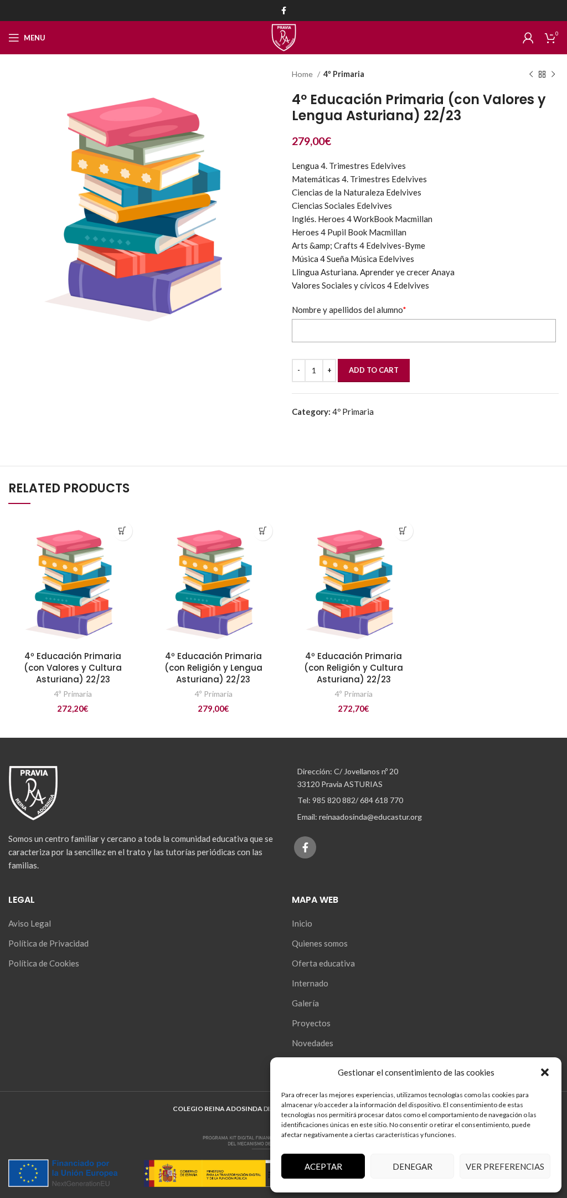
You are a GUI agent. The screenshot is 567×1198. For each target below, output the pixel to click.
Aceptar (323, 1166)
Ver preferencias (505, 1166)
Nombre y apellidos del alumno (349, 310)
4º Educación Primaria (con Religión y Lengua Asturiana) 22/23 (213, 667)
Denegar (412, 1166)
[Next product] (553, 74)
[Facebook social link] (284, 10)
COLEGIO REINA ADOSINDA (217, 1108)
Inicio (302, 923)
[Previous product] (531, 74)
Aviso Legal (29, 923)
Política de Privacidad (48, 943)
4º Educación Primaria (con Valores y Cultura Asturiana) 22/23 (73, 667)
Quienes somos (320, 943)
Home (303, 74)
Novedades (312, 1043)
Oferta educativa (323, 963)
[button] (544, 1072)
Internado (310, 983)
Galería (305, 1003)
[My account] (528, 38)
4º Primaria (343, 74)
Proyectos (311, 1023)
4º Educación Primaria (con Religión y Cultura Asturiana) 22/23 (353, 667)
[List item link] (425, 800)
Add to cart (374, 370)
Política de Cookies (43, 963)
